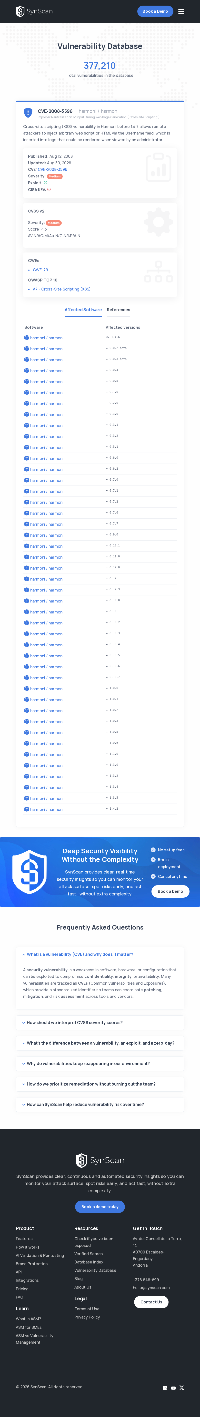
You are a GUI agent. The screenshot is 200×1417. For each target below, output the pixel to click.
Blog (78, 1278)
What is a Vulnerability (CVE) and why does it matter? (80, 954)
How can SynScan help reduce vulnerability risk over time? (85, 1104)
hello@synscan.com (151, 1287)
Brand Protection (32, 1263)
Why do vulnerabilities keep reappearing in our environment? (88, 1063)
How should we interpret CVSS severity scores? (75, 1022)
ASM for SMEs (29, 1327)
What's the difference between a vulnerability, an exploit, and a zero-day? (100, 1043)
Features (24, 1238)
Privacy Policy (87, 1317)
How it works (28, 1247)
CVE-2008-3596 (52, 169)
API (19, 1272)
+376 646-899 (146, 1279)
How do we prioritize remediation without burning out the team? (91, 1084)
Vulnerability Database (95, 1270)
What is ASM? (28, 1318)
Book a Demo (155, 11)
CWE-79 (40, 269)
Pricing (22, 1288)
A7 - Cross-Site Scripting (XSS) (62, 289)
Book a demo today (100, 1206)
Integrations (27, 1280)
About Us (82, 1287)
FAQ (19, 1297)
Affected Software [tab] (83, 309)
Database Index (88, 1262)
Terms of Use (87, 1308)
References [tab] (118, 309)
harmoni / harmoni (46, 337)
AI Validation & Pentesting (40, 1255)
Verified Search (88, 1253)
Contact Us (151, 1302)
